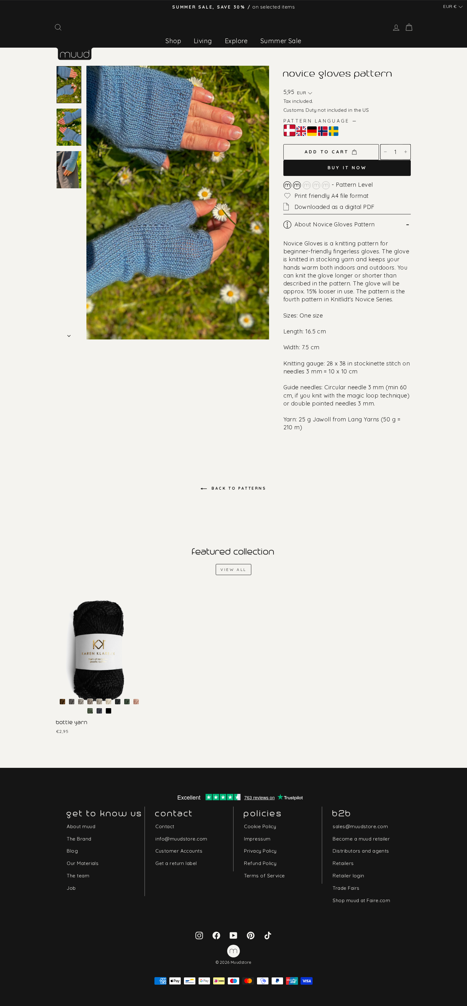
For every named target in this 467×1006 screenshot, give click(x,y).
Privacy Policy (260, 851)
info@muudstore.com (181, 839)
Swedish (333, 131)
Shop (173, 41)
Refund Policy (260, 863)
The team (78, 876)
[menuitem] (173, 41)
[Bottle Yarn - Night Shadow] (118, 702)
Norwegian (323, 131)
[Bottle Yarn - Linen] (99, 702)
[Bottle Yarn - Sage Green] (90, 711)
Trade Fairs (346, 888)
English (301, 131)
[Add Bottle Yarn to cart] (61, 590)
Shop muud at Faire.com (361, 900)
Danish (289, 130)
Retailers (343, 863)
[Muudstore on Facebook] (216, 935)
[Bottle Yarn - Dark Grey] (81, 702)
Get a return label (176, 863)
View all (233, 569)
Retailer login (348, 876)
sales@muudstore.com (360, 826)
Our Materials (82, 863)
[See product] (99, 650)
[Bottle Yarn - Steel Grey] (99, 711)
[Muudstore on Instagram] (199, 935)
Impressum (257, 839)
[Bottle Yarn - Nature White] (108, 702)
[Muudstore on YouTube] (233, 935)
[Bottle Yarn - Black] (108, 711)
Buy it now (347, 168)
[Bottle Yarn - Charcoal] (72, 702)
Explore (236, 41)
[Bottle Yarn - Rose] (136, 702)
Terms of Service (264, 876)
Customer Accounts (178, 851)
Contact (164, 826)
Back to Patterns (237, 488)
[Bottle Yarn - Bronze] (62, 702)
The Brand (79, 839)
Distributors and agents (361, 851)
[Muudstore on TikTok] (268, 935)
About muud (81, 826)
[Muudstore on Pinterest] (250, 935)
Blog (72, 851)
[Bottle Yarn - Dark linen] (90, 702)
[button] (453, 6)
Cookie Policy (260, 826)
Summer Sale (281, 41)
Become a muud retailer (361, 839)
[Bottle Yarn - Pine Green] (127, 702)
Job (71, 888)
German (312, 131)
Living (203, 41)
